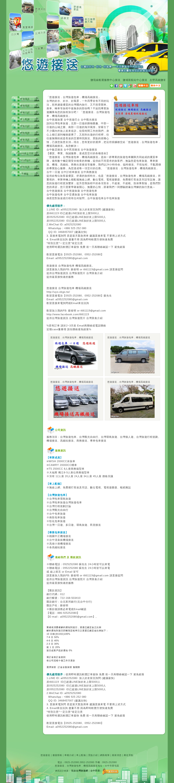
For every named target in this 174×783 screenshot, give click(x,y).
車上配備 (25, 119)
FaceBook (25, 160)
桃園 (52, 536)
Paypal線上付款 (25, 153)
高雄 (52, 543)
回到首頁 (25, 167)
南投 (52, 517)
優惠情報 (25, 105)
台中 (49, 119)
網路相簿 (25, 133)
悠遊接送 (25, 99)
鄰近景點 (25, 146)
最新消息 (25, 139)
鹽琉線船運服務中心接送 (97, 80)
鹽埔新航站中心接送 (126, 80)
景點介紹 (25, 126)
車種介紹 (25, 112)
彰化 (52, 521)
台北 (63, 601)
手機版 (25, 173)
